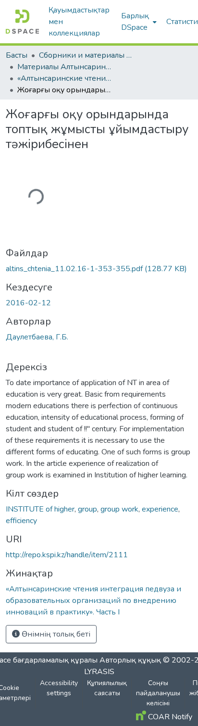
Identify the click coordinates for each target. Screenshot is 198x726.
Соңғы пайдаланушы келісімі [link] (158, 693)
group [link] (87, 509)
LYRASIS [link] (99, 671)
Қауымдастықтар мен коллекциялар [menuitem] (79, 21)
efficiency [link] (21, 520)
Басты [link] (16, 55)
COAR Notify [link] (169, 717)
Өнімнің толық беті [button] (55, 634)
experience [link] (160, 509)
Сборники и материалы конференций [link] (87, 55)
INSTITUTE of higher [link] (40, 509)
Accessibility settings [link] (59, 688)
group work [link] (119, 509)
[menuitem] (138, 21)
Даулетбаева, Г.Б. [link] (37, 337)
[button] (22, 22)
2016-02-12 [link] (28, 303)
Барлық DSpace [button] (135, 22)
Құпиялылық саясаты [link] (107, 688)
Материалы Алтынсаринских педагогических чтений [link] (65, 67)
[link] (99, 269)
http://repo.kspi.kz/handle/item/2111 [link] (67, 555)
